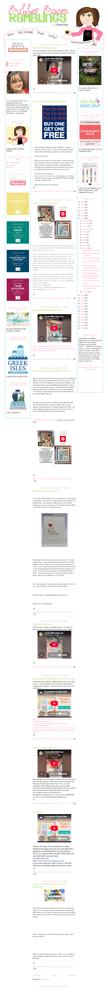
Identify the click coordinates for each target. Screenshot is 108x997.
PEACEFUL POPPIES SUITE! (45, 491)
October (85, 226)
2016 (82, 303)
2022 (82, 213)
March (84, 245)
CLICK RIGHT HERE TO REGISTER (45, 420)
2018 (82, 298)
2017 (82, 301)
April (84, 243)
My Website (10, 167)
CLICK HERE (52, 289)
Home (55, 975)
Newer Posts (37, 975)
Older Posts (72, 975)
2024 (82, 207)
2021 (82, 216)
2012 (82, 314)
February (85, 248)
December (85, 221)
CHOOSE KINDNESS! (42, 624)
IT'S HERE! (37, 812)
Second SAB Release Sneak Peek (47, 310)
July (83, 234)
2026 (82, 202)
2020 (82, 218)
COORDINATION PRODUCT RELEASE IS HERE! (54, 679)
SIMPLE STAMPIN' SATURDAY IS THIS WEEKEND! (50, 885)
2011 (82, 317)
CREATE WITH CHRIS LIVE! (45, 48)
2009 (82, 322)
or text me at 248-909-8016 (41, 725)
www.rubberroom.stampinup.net (51, 861)
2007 (82, 328)
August (84, 232)
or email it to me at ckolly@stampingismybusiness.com (50, 723)
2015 (82, 306)
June (84, 237)
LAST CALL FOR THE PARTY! (46, 203)
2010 (82, 320)
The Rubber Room (12, 65)
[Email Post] (74, 92)
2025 (82, 205)
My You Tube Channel (13, 163)
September (86, 229)
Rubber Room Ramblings (14, 63)
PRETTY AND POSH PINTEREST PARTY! (51, 371)
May (84, 240)
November (85, 223)
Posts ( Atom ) (45, 979)
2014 (82, 309)
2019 (82, 295)
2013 (82, 311)
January (85, 292)
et (46, 176)
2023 (82, 210)
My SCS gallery (11, 165)
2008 (82, 325)
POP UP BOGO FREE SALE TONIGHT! (50, 101)
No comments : (67, 92)
